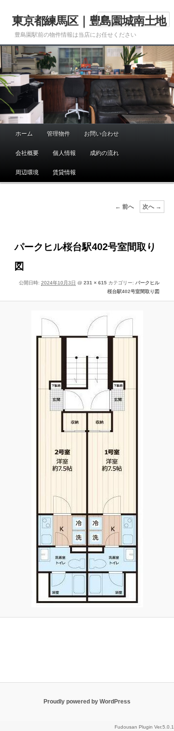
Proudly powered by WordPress (87, 701)
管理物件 (58, 133)
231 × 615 (95, 282)
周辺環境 (27, 172)
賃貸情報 (64, 172)
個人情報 (64, 153)
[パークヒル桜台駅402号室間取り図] (87, 458)
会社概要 (27, 153)
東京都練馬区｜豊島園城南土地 (89, 20)
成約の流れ (104, 153)
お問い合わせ (101, 133)
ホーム (24, 133)
